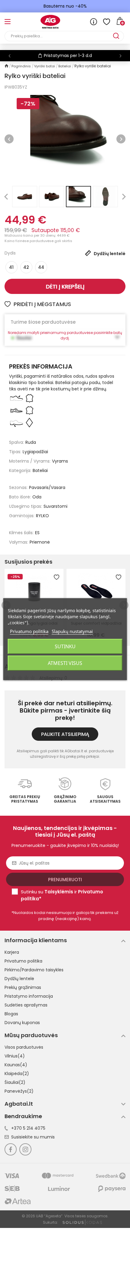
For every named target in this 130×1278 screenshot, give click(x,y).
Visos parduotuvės (24, 1047)
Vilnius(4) (15, 1056)
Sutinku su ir (62, 895)
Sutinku (65, 646)
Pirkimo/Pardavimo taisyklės (34, 970)
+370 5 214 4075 (28, 1128)
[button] (120, 55)
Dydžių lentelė (19, 979)
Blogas (11, 1014)
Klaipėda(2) (17, 1074)
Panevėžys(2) (19, 1091)
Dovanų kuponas (22, 1023)
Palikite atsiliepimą (65, 734)
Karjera (12, 952)
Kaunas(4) (16, 1065)
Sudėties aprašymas (26, 1005)
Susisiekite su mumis (33, 1137)
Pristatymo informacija (29, 996)
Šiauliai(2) (15, 1082)
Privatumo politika (23, 961)
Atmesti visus (65, 663)
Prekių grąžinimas (23, 987)
